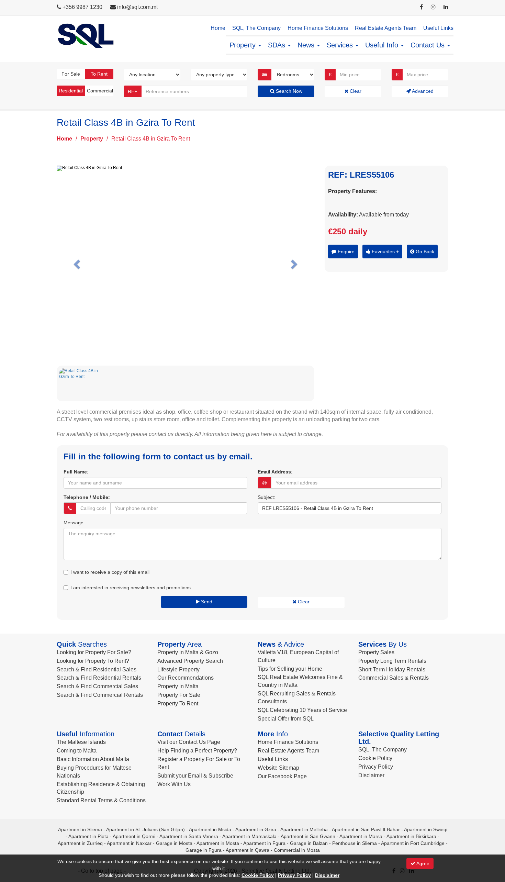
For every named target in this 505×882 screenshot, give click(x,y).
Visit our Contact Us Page (188, 742)
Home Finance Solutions (318, 28)
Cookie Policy (375, 758)
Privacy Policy (375, 767)
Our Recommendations (185, 678)
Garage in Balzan (309, 843)
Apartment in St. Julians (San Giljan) (145, 829)
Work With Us (174, 784)
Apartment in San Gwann (308, 836)
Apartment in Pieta (88, 836)
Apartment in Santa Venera (188, 836)
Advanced (422, 91)
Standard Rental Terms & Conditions (101, 800)
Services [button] (341, 45)
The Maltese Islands (81, 742)
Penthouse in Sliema (354, 843)
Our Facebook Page (282, 776)
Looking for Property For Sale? (94, 652)
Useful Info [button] (382, 45)
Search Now (288, 91)
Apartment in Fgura (264, 843)
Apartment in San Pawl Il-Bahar (366, 829)
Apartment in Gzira (255, 829)
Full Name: (76, 472)
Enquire (345, 251)
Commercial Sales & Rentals (393, 678)
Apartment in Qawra (247, 850)
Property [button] (243, 45)
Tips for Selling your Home (290, 669)
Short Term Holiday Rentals (391, 669)
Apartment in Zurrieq (80, 843)
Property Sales (376, 652)
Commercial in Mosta (297, 850)
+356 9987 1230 (82, 7)
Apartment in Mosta (218, 843)
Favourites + (384, 251)
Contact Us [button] (429, 45)
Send (206, 601)
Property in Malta (178, 686)
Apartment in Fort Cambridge (413, 843)
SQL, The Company (256, 28)
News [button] (307, 45)
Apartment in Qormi (134, 836)
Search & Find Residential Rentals (99, 678)
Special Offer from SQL (286, 719)
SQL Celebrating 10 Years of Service (302, 710)
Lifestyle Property (178, 669)
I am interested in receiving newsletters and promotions (130, 587)
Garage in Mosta (174, 843)
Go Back (424, 251)
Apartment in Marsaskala (249, 836)
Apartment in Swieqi (425, 829)
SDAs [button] (277, 45)
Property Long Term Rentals (392, 661)
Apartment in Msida (210, 829)
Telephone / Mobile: (87, 497)
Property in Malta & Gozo (187, 652)
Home (218, 28)
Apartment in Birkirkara (411, 836)
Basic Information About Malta (93, 759)
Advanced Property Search (190, 661)
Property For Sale (178, 695)
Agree (422, 863)
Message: (74, 522)
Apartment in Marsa (360, 836)
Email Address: (275, 472)
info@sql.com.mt (137, 7)
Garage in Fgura (204, 850)
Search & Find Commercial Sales (97, 686)
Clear (354, 91)
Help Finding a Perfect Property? (197, 750)
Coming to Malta (77, 750)
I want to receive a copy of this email (109, 572)
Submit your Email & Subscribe (195, 776)
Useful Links (438, 28)
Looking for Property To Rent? (93, 661)
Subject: (266, 497)
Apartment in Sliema (80, 829)
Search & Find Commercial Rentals (100, 695)
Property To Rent (177, 703)
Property (91, 139)
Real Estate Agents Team (385, 28)
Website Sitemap (278, 768)
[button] (76, 262)
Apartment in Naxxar (129, 843)
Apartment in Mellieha (304, 829)
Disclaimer (371, 775)
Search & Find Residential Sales (96, 669)
